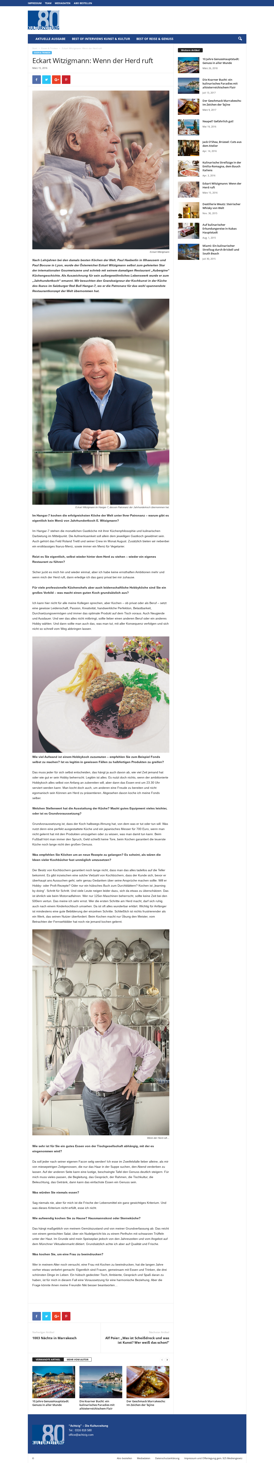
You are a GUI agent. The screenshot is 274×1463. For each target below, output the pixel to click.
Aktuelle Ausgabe (51, 39)
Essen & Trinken (49, 48)
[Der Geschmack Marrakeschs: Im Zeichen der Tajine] (148, 1382)
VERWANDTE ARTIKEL (48, 1359)
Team (48, 3)
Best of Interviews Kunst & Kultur (101, 39)
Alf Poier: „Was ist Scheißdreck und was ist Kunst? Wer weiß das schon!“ (137, 1340)
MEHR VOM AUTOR (77, 1359)
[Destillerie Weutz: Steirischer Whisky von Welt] (188, 210)
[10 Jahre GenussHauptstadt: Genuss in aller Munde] (53, 1382)
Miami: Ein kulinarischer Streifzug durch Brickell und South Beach (221, 249)
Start (34, 48)
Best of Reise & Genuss (154, 39)
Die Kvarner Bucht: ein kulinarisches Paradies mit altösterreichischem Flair (97, 1404)
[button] (240, 39)
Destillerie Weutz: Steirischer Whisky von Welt (222, 206)
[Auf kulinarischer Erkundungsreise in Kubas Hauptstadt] (188, 231)
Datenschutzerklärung (167, 1458)
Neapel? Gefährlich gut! (218, 121)
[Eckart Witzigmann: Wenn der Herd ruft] (188, 190)
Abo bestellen (83, 3)
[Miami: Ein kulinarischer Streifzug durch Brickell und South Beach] (188, 252)
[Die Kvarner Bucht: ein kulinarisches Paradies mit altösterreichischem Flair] (100, 1382)
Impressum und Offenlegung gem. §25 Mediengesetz (213, 1458)
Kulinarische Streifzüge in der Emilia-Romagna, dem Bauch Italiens (222, 166)
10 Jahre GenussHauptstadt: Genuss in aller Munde (50, 1403)
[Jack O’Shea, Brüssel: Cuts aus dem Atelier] (188, 148)
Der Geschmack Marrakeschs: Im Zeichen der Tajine (146, 1403)
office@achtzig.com (81, 1434)
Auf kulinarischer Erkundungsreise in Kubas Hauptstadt (220, 228)
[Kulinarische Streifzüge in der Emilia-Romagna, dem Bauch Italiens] (188, 169)
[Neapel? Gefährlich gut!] (188, 127)
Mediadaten (62, 3)
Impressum (35, 3)
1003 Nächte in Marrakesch (54, 1338)
